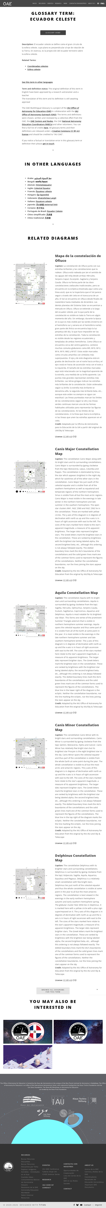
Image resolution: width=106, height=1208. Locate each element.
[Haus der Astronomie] (29, 1100)
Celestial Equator (42, 188)
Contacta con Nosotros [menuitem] (77, 3)
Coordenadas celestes (37, 66)
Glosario (24, 1185)
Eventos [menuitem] (50, 3)
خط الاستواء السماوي (43, 178)
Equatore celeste (44, 201)
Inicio (35, 3)
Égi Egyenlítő (43, 194)
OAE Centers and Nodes (42, 121)
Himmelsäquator (44, 185)
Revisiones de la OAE (29, 1187)
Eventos (46, 1165)
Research (58, 3)
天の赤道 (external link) (46, 204)
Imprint (98, 1205)
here (46, 127)
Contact (68, 1189)
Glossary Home (53, 33)
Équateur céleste (44, 191)
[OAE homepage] (7, 3)
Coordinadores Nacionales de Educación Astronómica (94, 1179)
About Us (89, 1165)
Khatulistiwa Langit (47, 198)
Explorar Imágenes (28, 1169)
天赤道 (49, 214)
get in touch (48, 143)
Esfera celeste (33, 69)
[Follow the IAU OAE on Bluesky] (77, 1205)
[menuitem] (42, 3)
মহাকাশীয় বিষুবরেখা (41, 181)
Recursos (42, 3)
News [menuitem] (65, 3)
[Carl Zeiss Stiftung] (40, 1113)
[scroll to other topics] (53, 224)
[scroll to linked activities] (97, 989)
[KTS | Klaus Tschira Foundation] (81, 1100)
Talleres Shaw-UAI (49, 1172)
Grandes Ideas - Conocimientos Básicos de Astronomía (30, 1179)
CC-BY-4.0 (67, 436)
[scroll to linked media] (53, 150)
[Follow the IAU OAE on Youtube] (103, 3)
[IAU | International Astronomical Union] (54, 1100)
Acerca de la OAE (92, 1169)
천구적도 (40, 208)
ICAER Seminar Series (51, 1174)
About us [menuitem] (91, 3)
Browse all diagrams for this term (53, 991)
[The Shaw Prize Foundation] (63, 1113)
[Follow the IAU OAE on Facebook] (74, 1205)
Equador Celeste (55, 211)
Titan (42, 1205)
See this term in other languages (37, 82)
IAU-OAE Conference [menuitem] (50, 1169)
